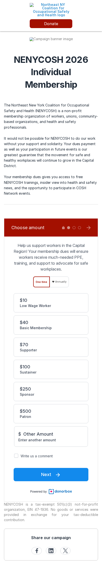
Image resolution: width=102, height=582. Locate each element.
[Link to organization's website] (51, 9)
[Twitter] (65, 550)
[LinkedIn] (51, 550)
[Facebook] (36, 550)
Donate (51, 23)
